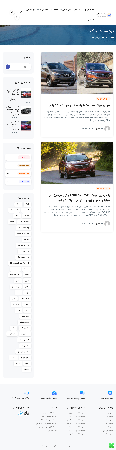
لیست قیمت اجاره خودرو (71, 9)
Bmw (18, 204)
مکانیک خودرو (24, 181)
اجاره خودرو (89, 9)
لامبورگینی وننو (24, 340)
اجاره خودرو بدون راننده (48, 419)
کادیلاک (26, 369)
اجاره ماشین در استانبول (76, 419)
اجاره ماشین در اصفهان (76, 426)
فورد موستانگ (24, 322)
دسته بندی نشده (23, 157)
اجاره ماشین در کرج (77, 434)
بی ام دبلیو (15, 286)
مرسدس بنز (25, 345)
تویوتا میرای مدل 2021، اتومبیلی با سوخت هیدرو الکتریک (13, 126)
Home (111, 37)
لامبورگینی (12, 334)
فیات (13, 328)
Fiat (16, 216)
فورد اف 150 (25, 316)
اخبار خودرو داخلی (23, 165)
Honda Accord (23, 245)
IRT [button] (20, 12)
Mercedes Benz (23, 257)
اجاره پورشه (109, 419)
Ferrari (26, 216)
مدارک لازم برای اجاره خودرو (46, 426)
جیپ (13, 298)
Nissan (26, 269)
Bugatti (26, 210)
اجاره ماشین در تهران (77, 412)
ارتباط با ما (90, 19)
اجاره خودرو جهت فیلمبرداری (46, 423)
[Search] (8, 66)
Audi (27, 204)
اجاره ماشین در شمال (77, 430)
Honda (26, 239)
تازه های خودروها (97, 37)
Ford (12, 222)
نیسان (13, 357)
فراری (27, 310)
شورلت (26, 304)
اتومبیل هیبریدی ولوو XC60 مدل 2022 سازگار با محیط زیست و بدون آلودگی (13, 94)
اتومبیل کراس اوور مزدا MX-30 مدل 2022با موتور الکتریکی (12, 111)
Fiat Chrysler (24, 222)
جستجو (27, 57)
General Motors (23, 233)
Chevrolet (14, 210)
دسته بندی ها (24, 148)
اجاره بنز (110, 416)
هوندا (27, 363)
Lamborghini (24, 251)
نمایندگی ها (44, 9)
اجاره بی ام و (108, 412)
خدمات (55, 9)
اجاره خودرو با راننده (49, 416)
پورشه (18, 363)
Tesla (27, 275)
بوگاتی (27, 286)
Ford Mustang (23, 227)
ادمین (99, 128)
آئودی (27, 281)
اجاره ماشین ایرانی (106, 434)
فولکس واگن (25, 328)
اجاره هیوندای (108, 430)
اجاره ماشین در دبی (77, 416)
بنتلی (18, 281)
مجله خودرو (30, 9)
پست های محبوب (22, 82)
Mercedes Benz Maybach (19, 263)
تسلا (18, 292)
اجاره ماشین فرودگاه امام (76, 423)
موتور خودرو (25, 357)
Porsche (15, 269)
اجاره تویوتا (109, 423)
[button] (12, 12)
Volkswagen (14, 275)
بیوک (27, 292)
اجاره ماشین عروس (50, 412)
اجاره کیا (110, 426)
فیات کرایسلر (25, 334)
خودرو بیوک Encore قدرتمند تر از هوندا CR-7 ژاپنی (79, 105)
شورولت (16, 304)
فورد (18, 310)
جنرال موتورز (25, 298)
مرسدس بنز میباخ (23, 351)
